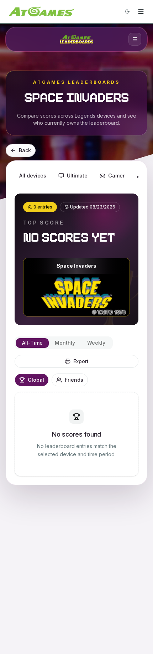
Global (36, 380)
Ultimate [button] (77, 175)
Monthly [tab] (65, 343)
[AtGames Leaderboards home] (76, 39)
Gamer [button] (116, 175)
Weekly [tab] (96, 343)
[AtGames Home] (41, 11)
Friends (74, 380)
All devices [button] (32, 175)
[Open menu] (140, 11)
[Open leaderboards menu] (134, 39)
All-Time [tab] (32, 343)
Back (25, 150)
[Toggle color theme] (127, 11)
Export (81, 361)
